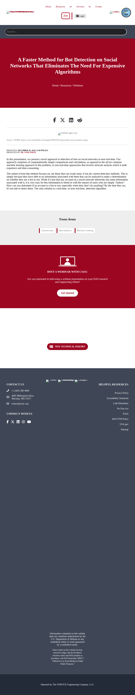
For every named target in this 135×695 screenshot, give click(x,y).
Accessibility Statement (117, 398)
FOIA (125, 413)
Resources (60, 6)
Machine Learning (85, 230)
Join (65, 15)
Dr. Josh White (28, 152)
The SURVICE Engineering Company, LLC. (73, 684)
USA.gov (124, 424)
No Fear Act (122, 408)
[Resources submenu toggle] (70, 6)
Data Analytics (65, 230)
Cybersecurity (47, 230)
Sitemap (124, 429)
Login (81, 16)
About (48, 6)
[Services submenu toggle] (89, 6)
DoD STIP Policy (120, 419)
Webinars (78, 85)
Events (98, 6)
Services (80, 6)
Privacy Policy (121, 393)
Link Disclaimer (120, 403)
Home (55, 85)
